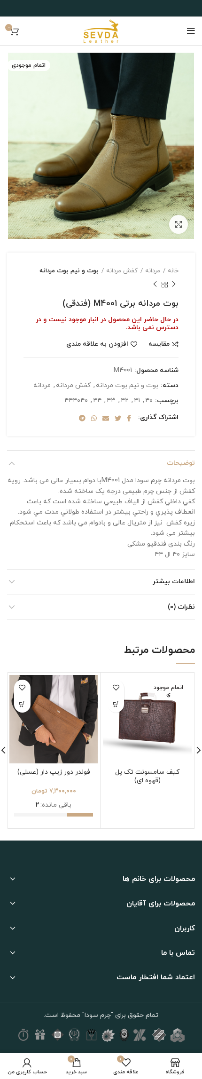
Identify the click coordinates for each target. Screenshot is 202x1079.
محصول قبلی (174, 284)
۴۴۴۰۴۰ (76, 401)
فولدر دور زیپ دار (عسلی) (53, 772)
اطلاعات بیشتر (174, 581)
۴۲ (125, 401)
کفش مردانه (122, 271)
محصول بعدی (155, 284)
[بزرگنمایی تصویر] (178, 224)
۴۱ (137, 401)
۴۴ (97, 401)
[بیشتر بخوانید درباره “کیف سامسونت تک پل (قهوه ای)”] (116, 704)
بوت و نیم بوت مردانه (69, 271)
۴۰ (149, 401)
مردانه (152, 271)
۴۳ (111, 401)
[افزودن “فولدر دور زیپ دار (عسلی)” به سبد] (22, 704)
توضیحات (181, 463)
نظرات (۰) (181, 607)
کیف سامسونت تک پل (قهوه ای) (147, 776)
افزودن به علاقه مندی (97, 344)
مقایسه (159, 344)
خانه (173, 271)
